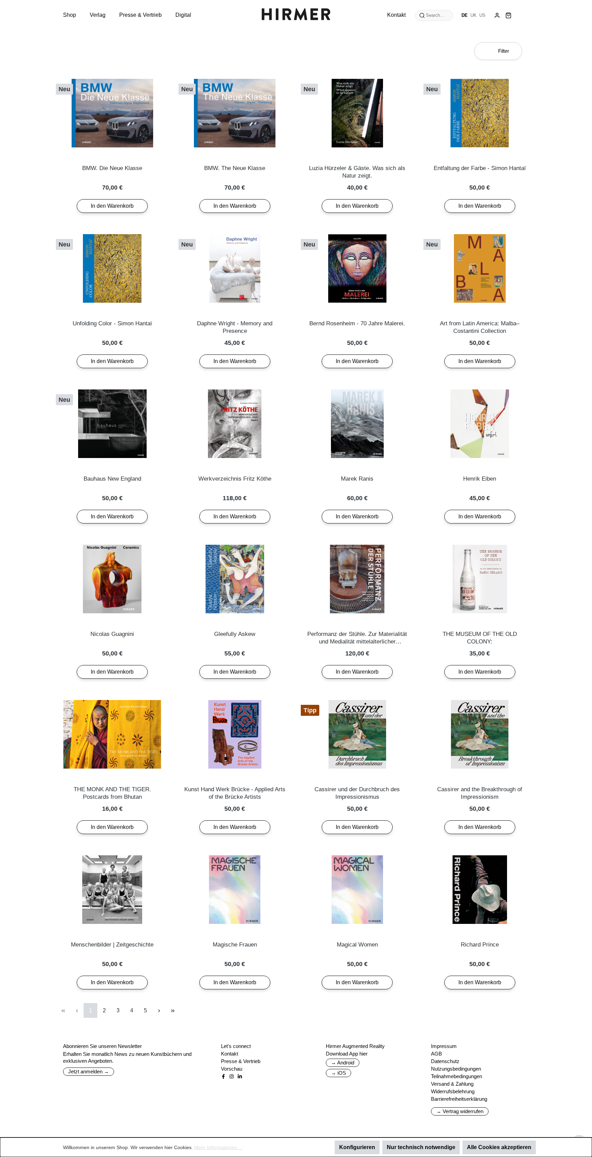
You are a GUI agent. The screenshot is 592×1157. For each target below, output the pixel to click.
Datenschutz (445, 1061)
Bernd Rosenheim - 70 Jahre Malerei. (357, 323)
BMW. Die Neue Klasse (112, 168)
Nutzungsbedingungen (456, 1069)
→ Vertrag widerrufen (459, 1111)
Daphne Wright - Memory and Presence (234, 327)
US (482, 15)
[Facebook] (223, 1076)
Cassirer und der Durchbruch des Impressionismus (357, 793)
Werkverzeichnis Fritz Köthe (234, 478)
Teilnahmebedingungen (456, 1076)
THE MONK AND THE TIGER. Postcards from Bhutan (112, 793)
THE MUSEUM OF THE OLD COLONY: (480, 638)
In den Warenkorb (112, 206)
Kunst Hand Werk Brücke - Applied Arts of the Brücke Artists (234, 793)
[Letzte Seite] (173, 1010)
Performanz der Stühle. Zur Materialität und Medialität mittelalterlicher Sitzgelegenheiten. (357, 638)
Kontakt (229, 1054)
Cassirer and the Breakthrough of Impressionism (479, 793)
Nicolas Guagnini (112, 634)
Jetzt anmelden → (88, 1071)
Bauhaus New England (112, 478)
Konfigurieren (357, 1147)
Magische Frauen (235, 944)
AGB (436, 1054)
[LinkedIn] (239, 1076)
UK (473, 15)
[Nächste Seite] (159, 1010)
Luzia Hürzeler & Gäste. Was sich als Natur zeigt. (357, 172)
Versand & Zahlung (452, 1084)
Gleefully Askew (234, 634)
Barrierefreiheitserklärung (459, 1099)
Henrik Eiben (479, 478)
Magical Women (357, 944)
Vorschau (231, 1069)
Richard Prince (480, 944)
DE (464, 15)
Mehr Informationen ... (218, 1147)
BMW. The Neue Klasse (234, 168)
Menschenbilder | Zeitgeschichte (112, 944)
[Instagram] (231, 1076)
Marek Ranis (357, 478)
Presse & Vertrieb (240, 1061)
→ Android (342, 1062)
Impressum (444, 1046)
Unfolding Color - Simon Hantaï (112, 323)
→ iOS (338, 1073)
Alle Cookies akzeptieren (499, 1147)
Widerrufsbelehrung (452, 1091)
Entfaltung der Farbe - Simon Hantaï (480, 168)
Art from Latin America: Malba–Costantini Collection (479, 327)
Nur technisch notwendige (421, 1147)
